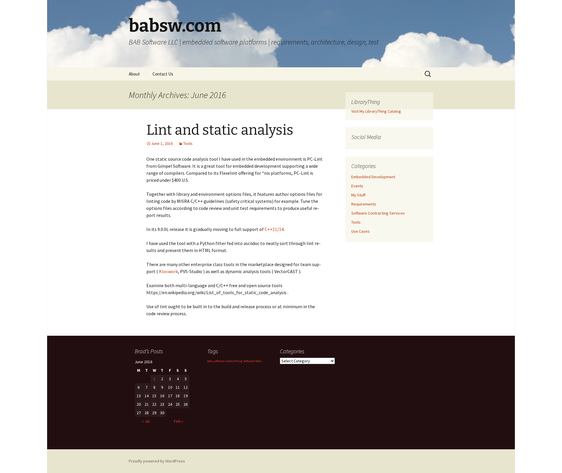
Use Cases (360, 231)
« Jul (146, 421)
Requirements (363, 204)
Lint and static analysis (219, 129)
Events (357, 185)
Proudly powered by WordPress (157, 461)
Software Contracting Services (378, 213)
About (134, 74)
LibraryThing (234, 361)
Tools (188, 143)
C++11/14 (274, 229)
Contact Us (163, 74)
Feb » (178, 421)
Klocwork (168, 271)
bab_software (216, 361)
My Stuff (358, 195)
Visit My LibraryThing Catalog (376, 111)
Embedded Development (373, 176)
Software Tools (252, 361)
